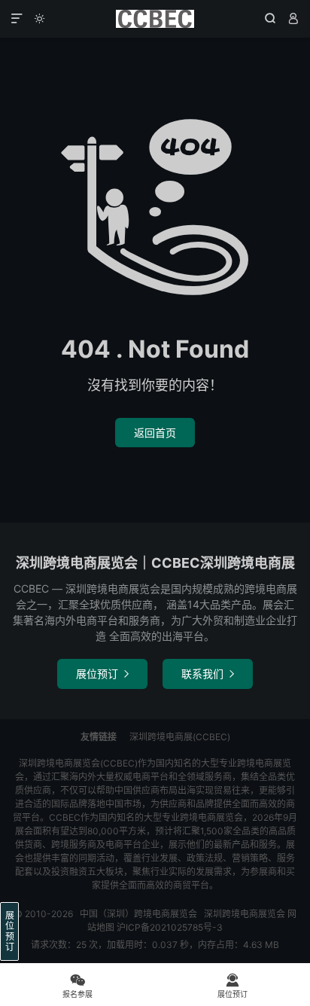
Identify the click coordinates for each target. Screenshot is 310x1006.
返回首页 (155, 432)
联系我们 (207, 673)
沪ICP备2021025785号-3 (170, 927)
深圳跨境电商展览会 (244, 913)
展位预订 (102, 673)
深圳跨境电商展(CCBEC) (179, 736)
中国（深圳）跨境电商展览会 (155, 19)
